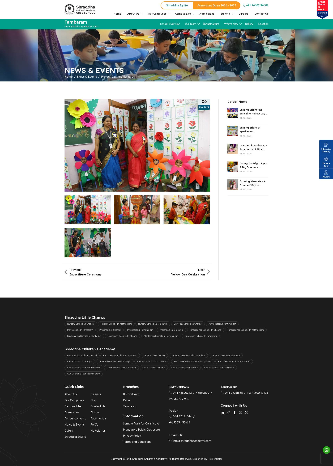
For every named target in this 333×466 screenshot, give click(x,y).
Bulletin (225, 13)
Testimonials (98, 418)
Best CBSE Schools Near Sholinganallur (193, 361)
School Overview (170, 24)
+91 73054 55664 (179, 422)
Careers (243, 13)
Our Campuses (157, 13)
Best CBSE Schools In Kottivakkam (120, 355)
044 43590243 (182, 392)
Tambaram (130, 406)
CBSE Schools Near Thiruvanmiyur (188, 355)
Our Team (190, 24)
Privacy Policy (132, 435)
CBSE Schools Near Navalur (184, 367)
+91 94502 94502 (257, 5)
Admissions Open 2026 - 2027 (216, 5)
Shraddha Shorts (75, 436)
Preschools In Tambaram (171, 330)
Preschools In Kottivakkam (140, 330)
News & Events (87, 76)
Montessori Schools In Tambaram (201, 336)
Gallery (249, 24)
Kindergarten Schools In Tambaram (84, 336)
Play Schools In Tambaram (80, 330)
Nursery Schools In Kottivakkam (116, 324)
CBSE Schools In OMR (154, 355)
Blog (93, 400)
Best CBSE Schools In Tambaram (234, 361)
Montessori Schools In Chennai (123, 336)
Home (117, 13)
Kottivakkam (131, 394)
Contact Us (261, 13)
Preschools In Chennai (110, 330)
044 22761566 (234, 392)
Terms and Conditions (137, 441)
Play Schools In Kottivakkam (222, 324)
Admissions (206, 13)
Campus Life (183, 13)
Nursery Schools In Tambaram (153, 324)
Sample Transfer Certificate (141, 423)
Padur (127, 400)
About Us (133, 13)
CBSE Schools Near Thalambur (219, 367)
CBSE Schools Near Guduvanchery (83, 367)
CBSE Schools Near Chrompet (121, 367)
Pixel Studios (215, 458)
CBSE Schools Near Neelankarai (152, 361)
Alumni (95, 412)
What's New (231, 24)
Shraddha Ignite (177, 5)
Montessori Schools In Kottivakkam (161, 336)
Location (263, 24)
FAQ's (94, 424)
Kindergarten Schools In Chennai (205, 330)
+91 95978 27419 (179, 399)
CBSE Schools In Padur (153, 367)
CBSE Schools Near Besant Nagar (115, 361)
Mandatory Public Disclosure (141, 429)
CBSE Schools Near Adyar (79, 361)
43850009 (202, 392)
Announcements (75, 418)
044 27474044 (182, 416)
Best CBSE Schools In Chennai (82, 355)
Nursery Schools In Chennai (80, 324)
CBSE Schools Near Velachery (225, 355)
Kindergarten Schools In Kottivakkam (246, 330)
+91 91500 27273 (257, 392)
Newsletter (98, 430)
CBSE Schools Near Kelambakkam (83, 373)
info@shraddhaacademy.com (192, 441)
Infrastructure (211, 24)
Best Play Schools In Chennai (188, 324)
